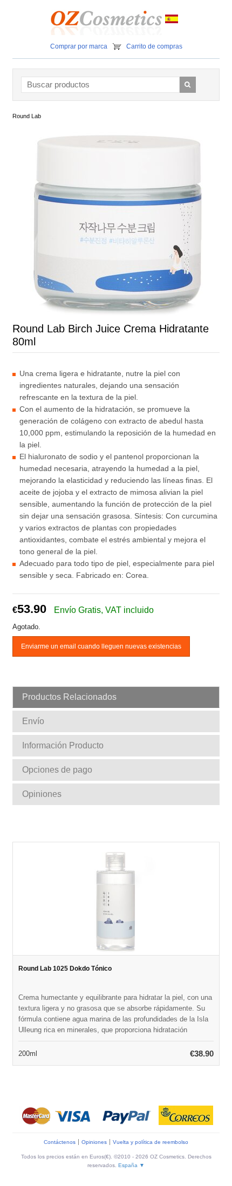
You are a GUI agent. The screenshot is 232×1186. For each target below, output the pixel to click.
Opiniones (94, 1142)
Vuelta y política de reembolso (150, 1142)
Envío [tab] (33, 721)
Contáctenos (60, 1142)
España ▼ (131, 1165)
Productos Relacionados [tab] (69, 696)
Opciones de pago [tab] (57, 769)
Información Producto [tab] (63, 745)
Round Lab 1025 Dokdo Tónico (65, 968)
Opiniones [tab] (42, 794)
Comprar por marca (78, 46)
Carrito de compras (154, 46)
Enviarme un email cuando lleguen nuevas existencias (101, 646)
